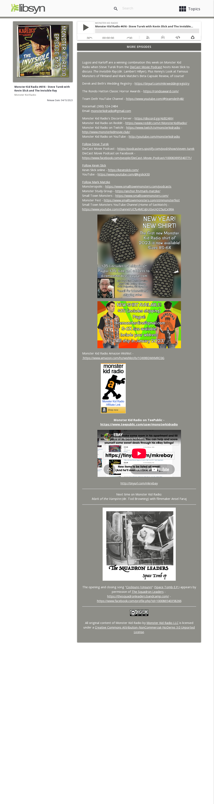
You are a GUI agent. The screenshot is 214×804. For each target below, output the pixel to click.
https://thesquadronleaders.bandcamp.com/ (138, 596)
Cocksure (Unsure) (139, 587)
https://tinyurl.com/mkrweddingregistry (162, 83)
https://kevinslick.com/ (123, 170)
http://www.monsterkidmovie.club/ (106, 132)
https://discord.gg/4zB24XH (154, 118)
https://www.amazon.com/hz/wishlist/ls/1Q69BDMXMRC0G (123, 358)
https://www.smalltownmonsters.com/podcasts (138, 186)
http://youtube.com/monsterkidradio (154, 136)
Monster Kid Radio (25, 94)
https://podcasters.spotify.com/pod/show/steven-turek (155, 149)
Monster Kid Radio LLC (162, 623)
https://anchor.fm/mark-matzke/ (137, 191)
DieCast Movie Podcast (146, 67)
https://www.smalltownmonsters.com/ (141, 196)
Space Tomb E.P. (166, 587)
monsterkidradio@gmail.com (111, 111)
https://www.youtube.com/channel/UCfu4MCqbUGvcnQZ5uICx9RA (128, 209)
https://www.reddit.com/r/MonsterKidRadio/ (156, 123)
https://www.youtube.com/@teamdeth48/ (155, 99)
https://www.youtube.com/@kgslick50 (124, 174)
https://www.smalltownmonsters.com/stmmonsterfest (142, 200)
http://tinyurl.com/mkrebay (139, 483)
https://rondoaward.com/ (161, 91)
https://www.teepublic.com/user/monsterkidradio (139, 424)
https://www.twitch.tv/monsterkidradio (153, 128)
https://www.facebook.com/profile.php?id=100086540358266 (139, 601)
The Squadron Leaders (148, 592)
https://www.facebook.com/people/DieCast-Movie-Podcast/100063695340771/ (137, 158)
